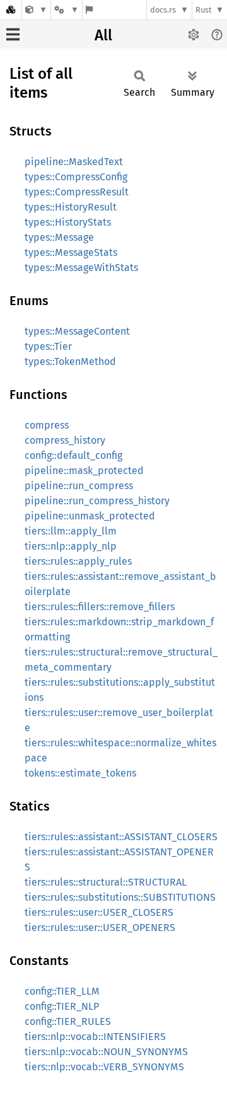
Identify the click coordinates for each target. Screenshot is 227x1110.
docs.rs (163, 9)
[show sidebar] (13, 34)
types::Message (59, 237)
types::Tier (48, 346)
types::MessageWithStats (81, 268)
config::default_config (73, 455)
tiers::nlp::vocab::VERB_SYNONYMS (104, 1067)
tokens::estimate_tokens (80, 773)
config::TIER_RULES (68, 1021)
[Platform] (66, 10)
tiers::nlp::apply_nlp (71, 546)
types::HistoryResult (71, 207)
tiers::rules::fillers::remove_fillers (100, 607)
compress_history (65, 440)
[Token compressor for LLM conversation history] (36, 10)
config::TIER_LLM (62, 991)
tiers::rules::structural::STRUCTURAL (106, 882)
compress (47, 425)
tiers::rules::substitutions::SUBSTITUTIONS (120, 897)
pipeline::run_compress (79, 486)
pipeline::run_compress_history (97, 501)
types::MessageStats (71, 252)
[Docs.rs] (10, 10)
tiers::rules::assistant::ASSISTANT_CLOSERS (121, 837)
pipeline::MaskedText (74, 162)
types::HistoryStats (68, 222)
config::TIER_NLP (62, 1006)
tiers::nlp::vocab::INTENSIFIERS (95, 1037)
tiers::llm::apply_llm (71, 531)
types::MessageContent (77, 331)
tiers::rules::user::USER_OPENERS (100, 928)
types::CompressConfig (76, 177)
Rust (203, 9)
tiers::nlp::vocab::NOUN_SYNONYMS (106, 1052)
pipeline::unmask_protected (90, 516)
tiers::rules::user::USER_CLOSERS (99, 912)
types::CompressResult (77, 192)
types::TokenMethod (70, 361)
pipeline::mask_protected (84, 471)
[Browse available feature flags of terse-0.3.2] (89, 10)
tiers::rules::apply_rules (78, 561)
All (103, 35)
